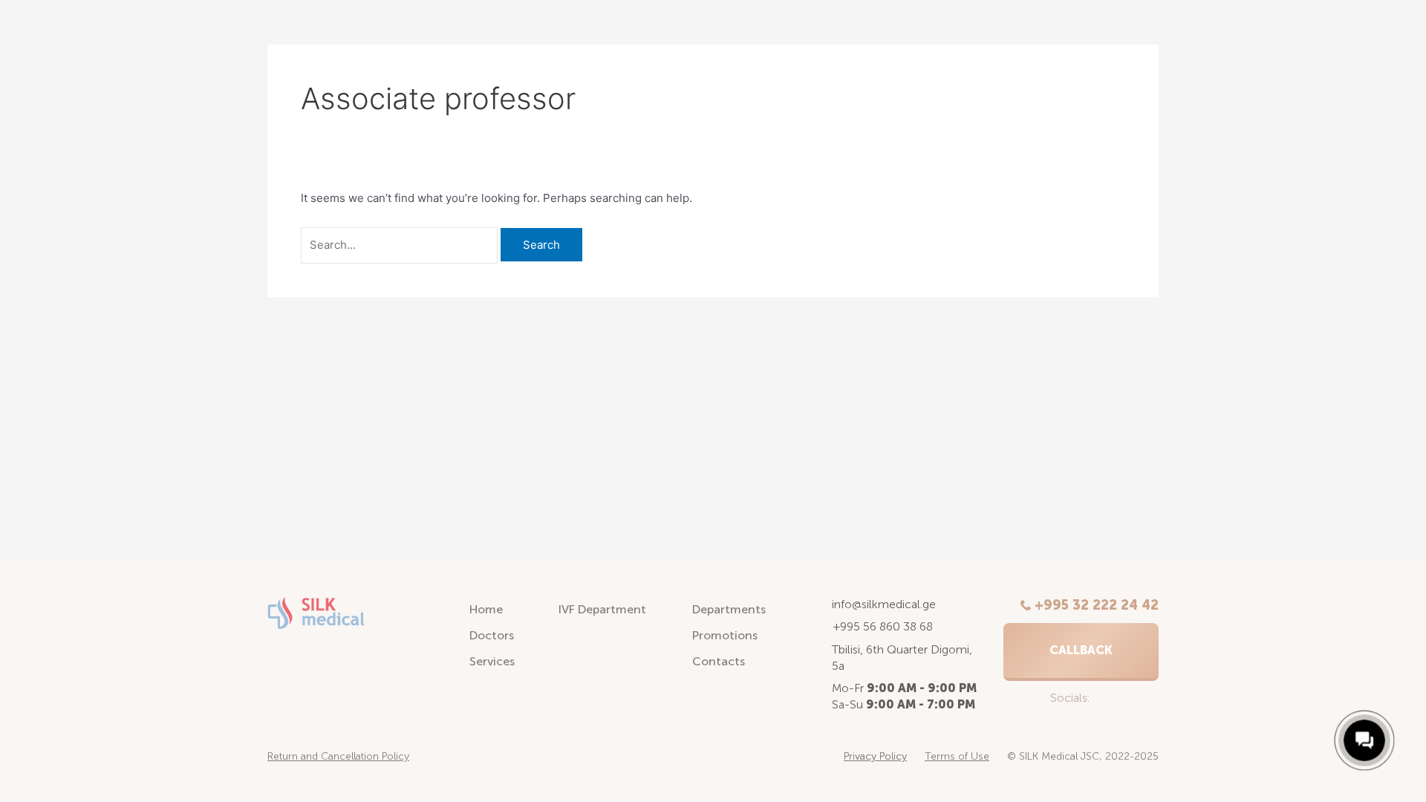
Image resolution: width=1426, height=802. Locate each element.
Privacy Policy (875, 756)
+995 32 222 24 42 (1097, 605)
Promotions (725, 635)
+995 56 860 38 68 (883, 626)
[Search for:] (401, 245)
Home (486, 609)
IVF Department (602, 609)
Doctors (491, 635)
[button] (1081, 652)
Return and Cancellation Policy (338, 756)
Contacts (718, 661)
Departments (729, 609)
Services (492, 661)
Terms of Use (957, 756)
